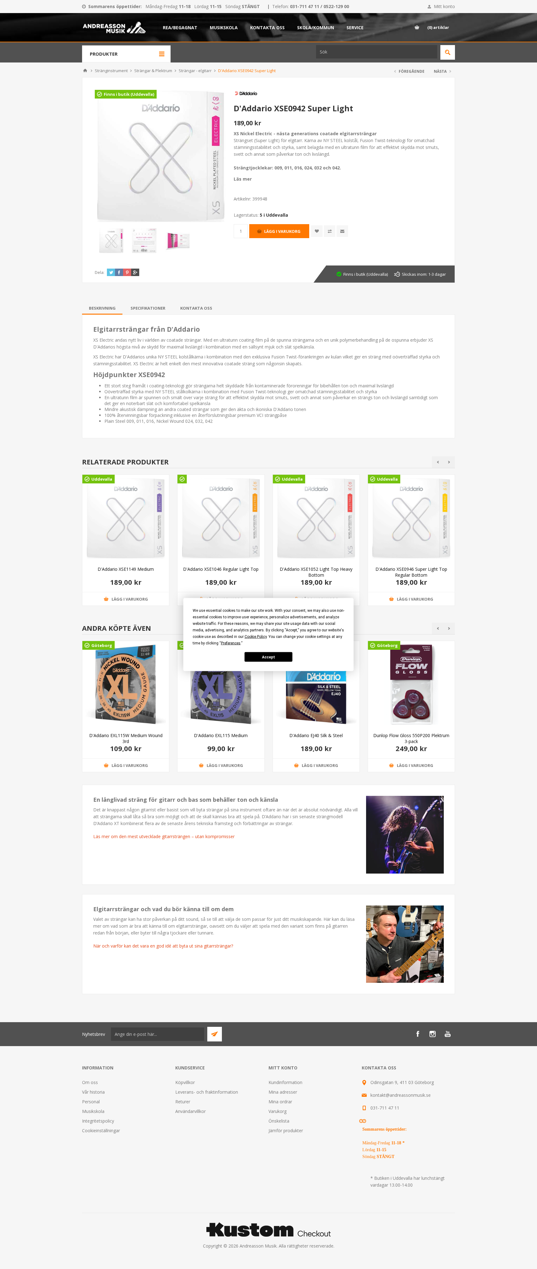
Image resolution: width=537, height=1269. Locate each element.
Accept (268, 657)
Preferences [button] (231, 643)
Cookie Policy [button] (256, 636)
